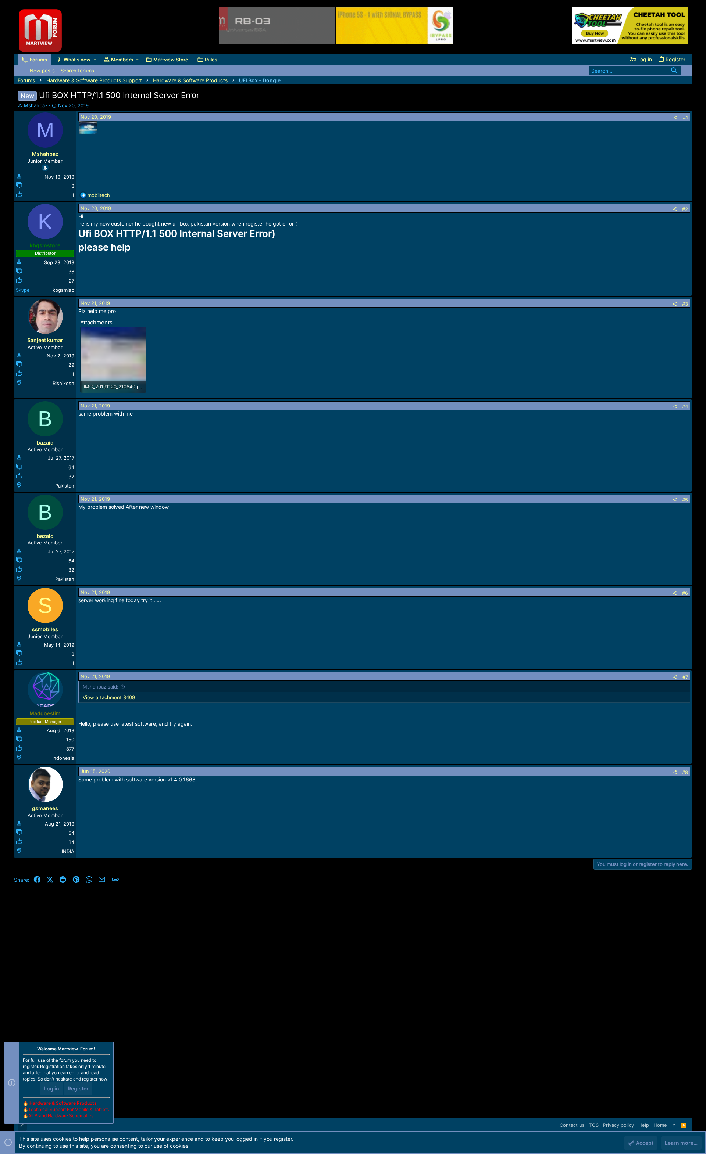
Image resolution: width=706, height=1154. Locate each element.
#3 (685, 304)
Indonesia (63, 758)
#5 (685, 500)
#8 (685, 772)
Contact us (572, 1125)
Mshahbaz (35, 105)
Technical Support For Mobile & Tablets (68, 1109)
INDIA (68, 851)
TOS (594, 1125)
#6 (685, 593)
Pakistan (64, 486)
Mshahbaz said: (100, 687)
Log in (51, 1088)
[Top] (673, 1124)
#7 (685, 677)
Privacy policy (618, 1125)
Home (660, 1125)
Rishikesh (63, 383)
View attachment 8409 (109, 697)
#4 (685, 406)
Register (78, 1088)
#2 (685, 209)
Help (643, 1125)
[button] (95, 59)
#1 (685, 118)
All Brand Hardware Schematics (60, 1115)
